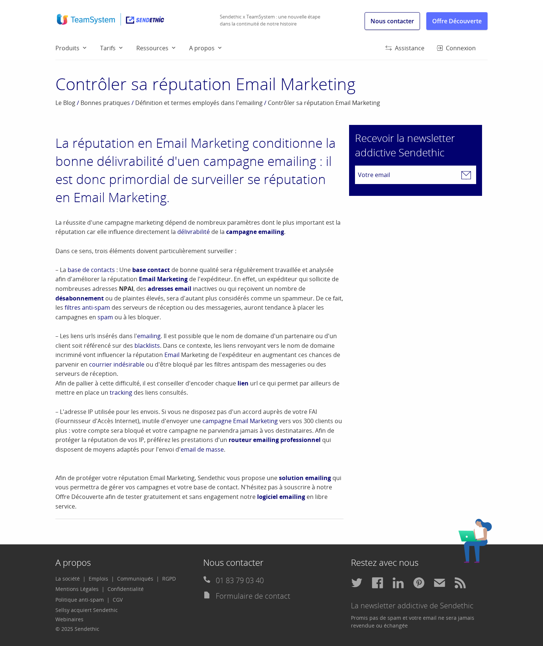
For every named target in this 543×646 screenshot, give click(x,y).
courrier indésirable (116, 364)
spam (105, 317)
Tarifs (108, 48)
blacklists (147, 345)
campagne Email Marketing (240, 421)
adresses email (169, 289)
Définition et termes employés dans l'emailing (199, 103)
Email (172, 355)
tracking (121, 392)
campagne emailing (255, 232)
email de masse (202, 449)
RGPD (169, 578)
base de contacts (91, 270)
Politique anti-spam (79, 599)
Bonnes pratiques (105, 103)
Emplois (98, 578)
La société (67, 578)
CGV (118, 599)
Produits (67, 48)
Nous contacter (392, 21)
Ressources (152, 48)
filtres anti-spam (87, 307)
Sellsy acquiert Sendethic (86, 609)
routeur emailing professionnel (275, 440)
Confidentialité (125, 588)
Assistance (409, 48)
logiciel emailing (281, 497)
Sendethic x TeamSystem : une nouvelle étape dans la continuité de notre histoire (270, 20)
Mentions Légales (77, 588)
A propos (202, 48)
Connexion (461, 48)
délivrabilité (193, 232)
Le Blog (65, 103)
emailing (149, 336)
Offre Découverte (457, 21)
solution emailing (305, 478)
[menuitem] (77, 47)
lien (243, 383)
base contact (151, 270)
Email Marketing (163, 279)
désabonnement (79, 298)
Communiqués (135, 578)
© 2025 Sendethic (77, 628)
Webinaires (69, 619)
